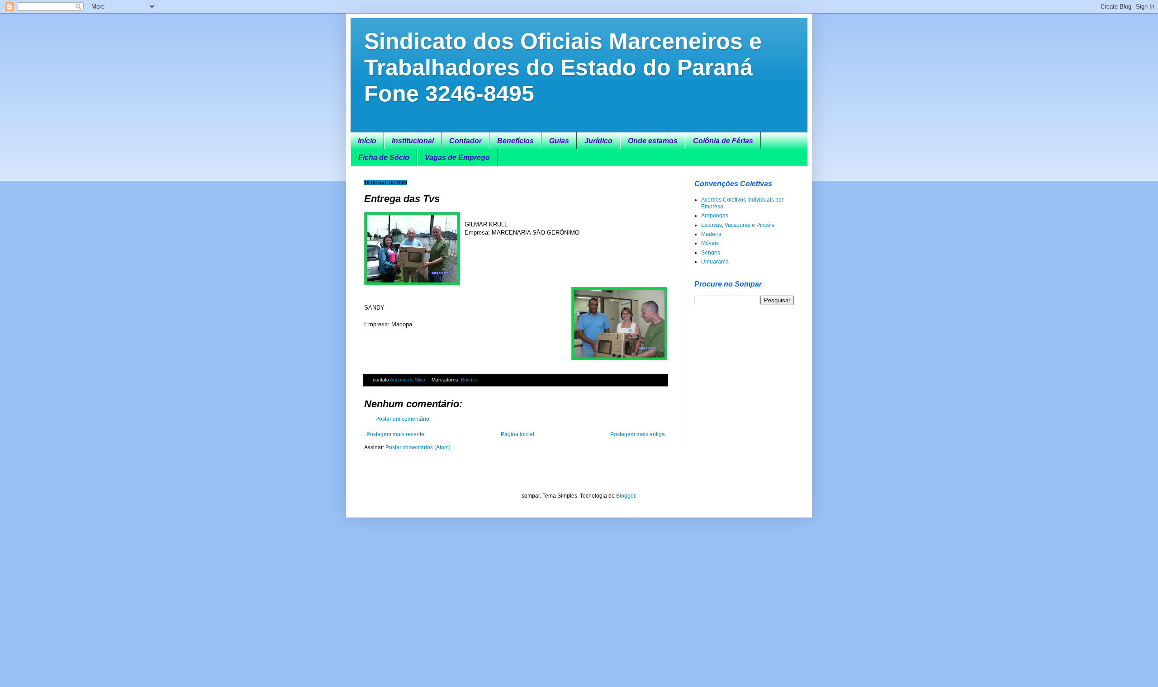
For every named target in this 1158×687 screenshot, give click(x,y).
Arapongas (714, 215)
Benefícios (515, 141)
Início (367, 141)
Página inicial (517, 434)
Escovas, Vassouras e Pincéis (737, 225)
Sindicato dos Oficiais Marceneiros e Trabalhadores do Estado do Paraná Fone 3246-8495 (563, 67)
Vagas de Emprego (457, 157)
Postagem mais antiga (637, 434)
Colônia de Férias (723, 141)
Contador (465, 141)
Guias (559, 141)
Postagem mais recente (395, 434)
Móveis (710, 243)
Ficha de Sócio (383, 157)
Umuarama (715, 262)
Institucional (413, 141)
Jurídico (598, 141)
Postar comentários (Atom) (418, 447)
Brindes (469, 379)
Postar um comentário (402, 419)
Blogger (625, 496)
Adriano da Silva (408, 379)
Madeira (711, 234)
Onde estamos (653, 141)
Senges (710, 252)
